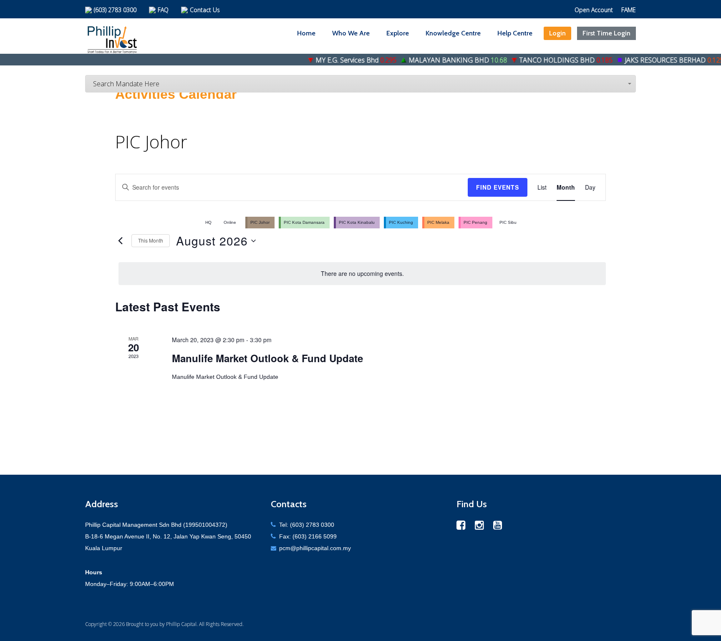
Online (230, 222)
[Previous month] (120, 241)
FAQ (163, 10)
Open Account (594, 10)
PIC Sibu (508, 222)
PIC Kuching (401, 222)
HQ (208, 222)
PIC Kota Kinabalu (357, 222)
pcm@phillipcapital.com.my (315, 548)
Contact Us (205, 10)
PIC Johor (260, 222)
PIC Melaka (438, 222)
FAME (628, 10)
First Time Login (606, 33)
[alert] (362, 273)
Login (557, 33)
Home (306, 33)
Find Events (497, 187)
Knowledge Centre (453, 33)
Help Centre (514, 33)
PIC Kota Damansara (304, 222)
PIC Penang (475, 222)
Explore (397, 33)
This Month (150, 240)
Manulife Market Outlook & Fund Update (267, 358)
